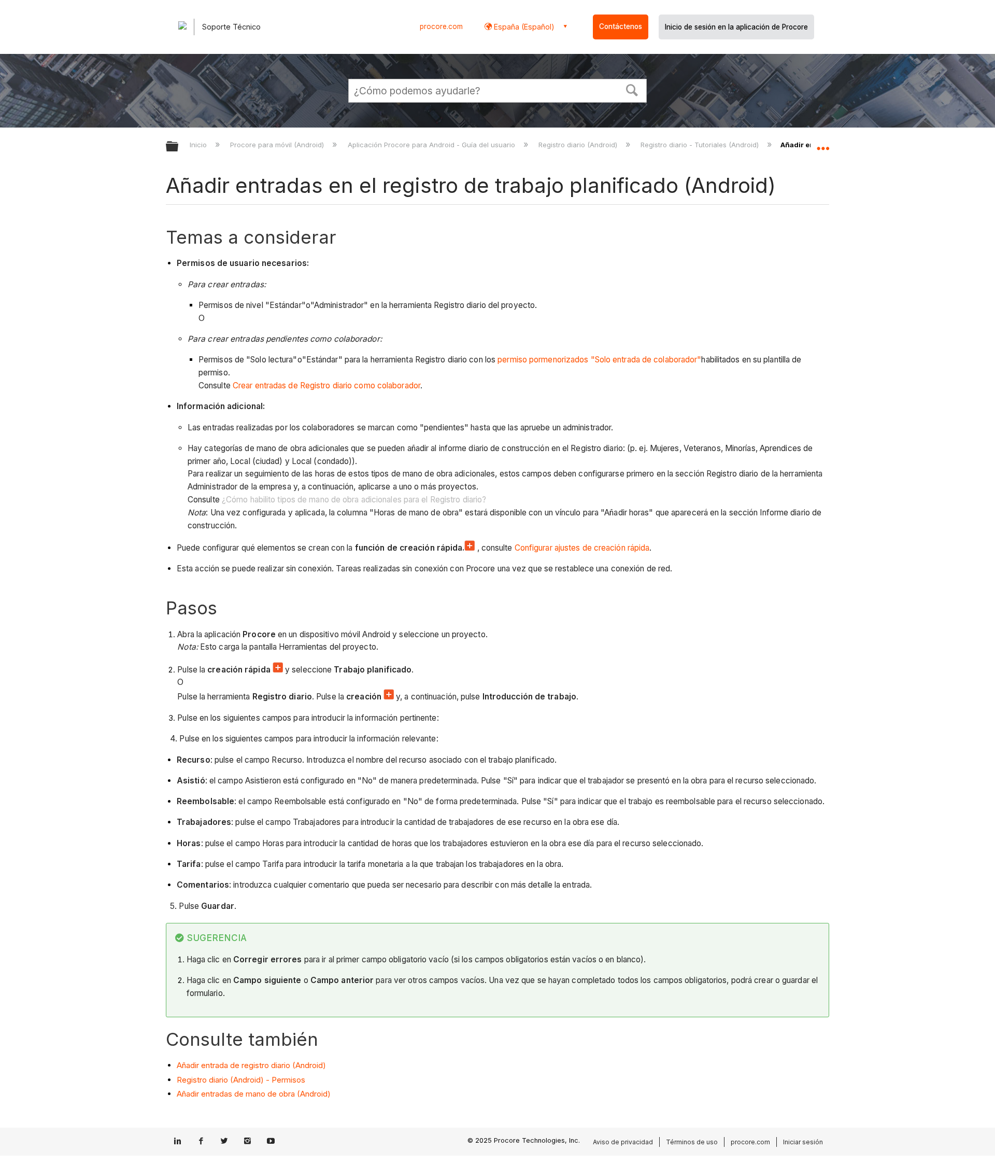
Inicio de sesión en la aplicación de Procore (736, 27)
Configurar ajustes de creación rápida (582, 548)
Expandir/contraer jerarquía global (178, 147)
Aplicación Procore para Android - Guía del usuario (432, 145)
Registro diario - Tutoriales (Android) (701, 145)
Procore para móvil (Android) (278, 145)
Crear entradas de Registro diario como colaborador (326, 385)
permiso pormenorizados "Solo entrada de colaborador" (599, 359)
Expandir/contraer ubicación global (823, 143)
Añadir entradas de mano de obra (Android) (254, 1094)
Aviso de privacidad (623, 1142)
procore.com (441, 26)
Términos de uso (692, 1142)
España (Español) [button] (523, 26)
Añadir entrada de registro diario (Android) (251, 1065)
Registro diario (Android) (578, 145)
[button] (632, 89)
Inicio (199, 145)
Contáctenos (620, 26)
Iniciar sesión (803, 1142)
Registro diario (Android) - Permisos (241, 1080)
